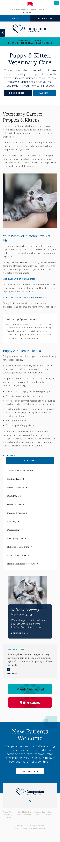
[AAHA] (30, 4)
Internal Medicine (15, 487)
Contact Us (29, 771)
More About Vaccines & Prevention (23, 298)
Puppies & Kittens (16, 513)
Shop (15, 18)
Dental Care (13, 496)
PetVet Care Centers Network (34, 828)
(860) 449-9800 (31, 12)
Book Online (45, 18)
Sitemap (48, 814)
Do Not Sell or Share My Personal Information (34, 812)
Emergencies (31, 702)
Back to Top (7, 817)
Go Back (10, 455)
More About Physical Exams (19, 279)
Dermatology (13, 530)
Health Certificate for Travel (21, 563)
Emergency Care (15, 538)
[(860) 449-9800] (44, 93)
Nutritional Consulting (18, 546)
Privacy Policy (8, 812)
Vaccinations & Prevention (20, 470)
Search (37, 814)
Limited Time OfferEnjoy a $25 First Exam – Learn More (29, 42)
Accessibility (7, 814)
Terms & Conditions (23, 814)
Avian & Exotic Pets (16, 555)
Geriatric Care (14, 504)
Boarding (11, 521)
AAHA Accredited (32, 689)
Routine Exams (14, 479)
